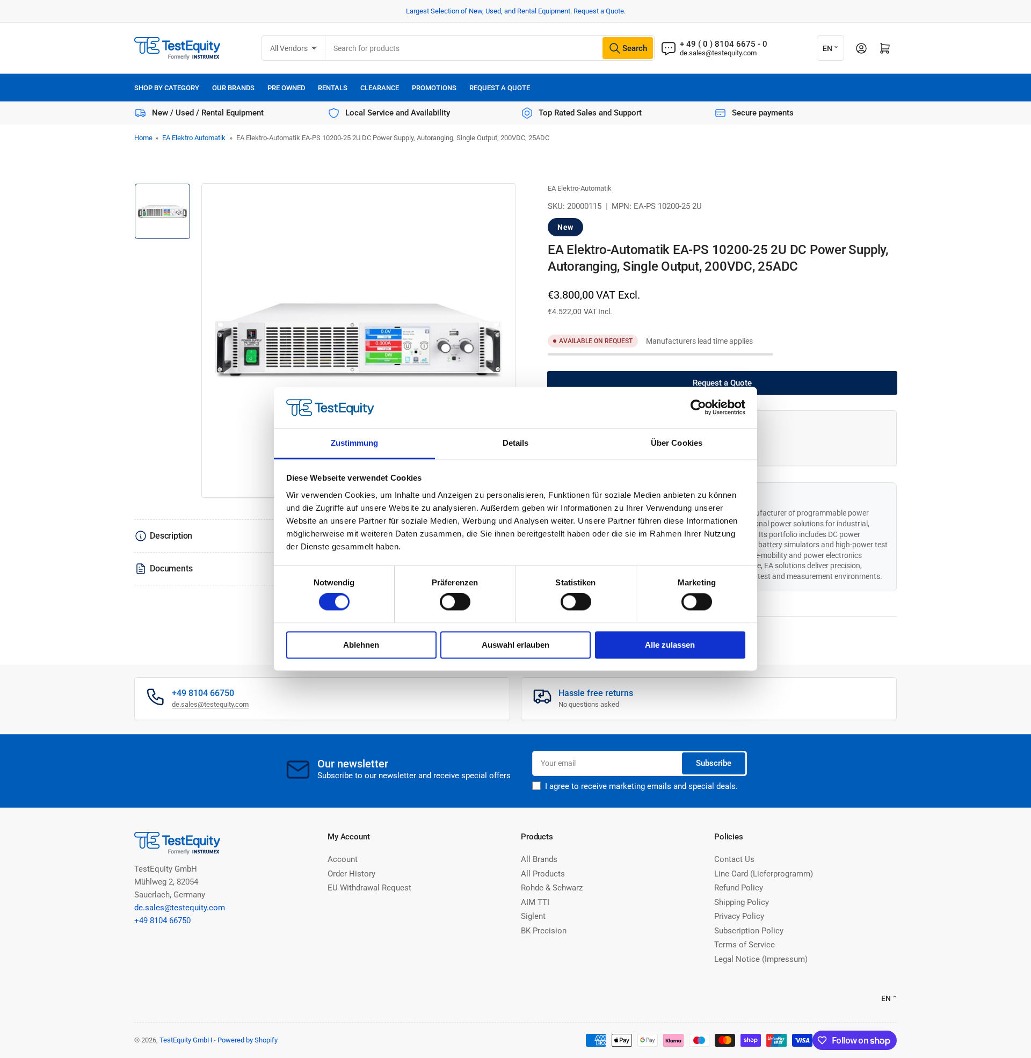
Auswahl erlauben (515, 644)
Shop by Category (166, 88)
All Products (543, 874)
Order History (351, 874)
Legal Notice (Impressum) (761, 959)
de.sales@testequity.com (718, 53)
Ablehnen (361, 644)
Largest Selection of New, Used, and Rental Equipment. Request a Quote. (516, 11)
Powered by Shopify (247, 1040)
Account (343, 859)
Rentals (332, 88)
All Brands (539, 859)
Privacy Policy (739, 916)
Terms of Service (744, 945)
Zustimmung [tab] (355, 442)
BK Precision (544, 931)
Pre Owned (286, 88)
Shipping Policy (741, 902)
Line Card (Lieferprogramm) (763, 874)
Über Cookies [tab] (676, 442)
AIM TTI (535, 902)
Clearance (379, 88)
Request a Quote (499, 88)
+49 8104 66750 (162, 920)
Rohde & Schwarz (552, 888)
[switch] (455, 602)
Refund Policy (738, 888)
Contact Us (734, 859)
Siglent (533, 916)
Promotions (434, 88)
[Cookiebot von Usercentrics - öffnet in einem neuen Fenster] (698, 408)
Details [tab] (516, 442)
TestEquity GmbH (185, 1040)
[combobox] (490, 48)
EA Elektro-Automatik (580, 188)
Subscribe (713, 763)
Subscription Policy (748, 931)
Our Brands (233, 88)
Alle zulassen (670, 644)
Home (143, 138)
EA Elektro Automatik (194, 138)
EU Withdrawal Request (369, 888)
